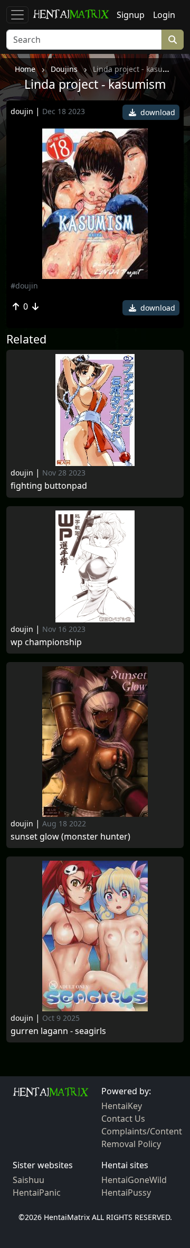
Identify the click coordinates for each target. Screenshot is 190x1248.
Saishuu (28, 1180)
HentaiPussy (126, 1192)
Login (164, 15)
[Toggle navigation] (17, 14)
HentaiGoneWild (134, 1180)
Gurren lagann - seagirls (58, 1031)
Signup (131, 15)
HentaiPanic (37, 1192)
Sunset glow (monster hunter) (70, 837)
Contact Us (123, 1118)
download (156, 112)
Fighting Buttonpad (49, 486)
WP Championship (46, 642)
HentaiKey (121, 1106)
